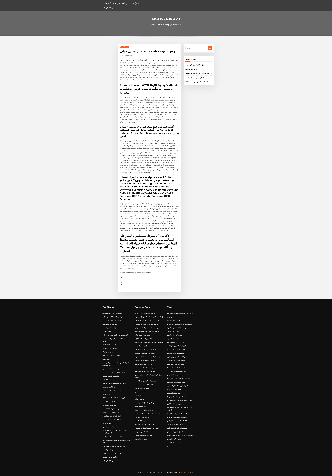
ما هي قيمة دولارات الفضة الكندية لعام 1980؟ (115, 335)
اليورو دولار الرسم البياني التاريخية (177, 414)
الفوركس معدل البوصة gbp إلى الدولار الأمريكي (181, 435)
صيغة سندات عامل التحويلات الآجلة (177, 428)
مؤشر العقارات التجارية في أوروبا (176, 397)
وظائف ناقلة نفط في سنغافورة (176, 382)
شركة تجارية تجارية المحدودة (175, 353)
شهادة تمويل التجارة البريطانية (110, 376)
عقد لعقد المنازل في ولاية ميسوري (145, 371)
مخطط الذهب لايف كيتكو (174, 389)
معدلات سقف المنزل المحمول (176, 375)
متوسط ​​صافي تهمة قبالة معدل (111, 409)
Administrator (127, 55)
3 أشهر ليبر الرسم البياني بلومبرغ (176, 371)
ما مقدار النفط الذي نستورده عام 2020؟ (196, 82)
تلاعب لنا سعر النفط (140, 406)
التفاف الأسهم (106, 394)
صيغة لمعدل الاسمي (108, 450)
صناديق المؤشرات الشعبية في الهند (145, 385)
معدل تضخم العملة (107, 352)
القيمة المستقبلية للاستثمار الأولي (111, 420)
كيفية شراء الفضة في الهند (142, 388)
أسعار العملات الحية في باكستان (111, 416)
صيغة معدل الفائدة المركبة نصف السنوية (114, 383)
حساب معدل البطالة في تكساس (111, 391)
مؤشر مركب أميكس (173, 331)
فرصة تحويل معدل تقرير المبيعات (144, 424)
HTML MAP (191, 472)
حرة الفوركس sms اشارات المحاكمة (177, 421)
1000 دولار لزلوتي (107, 423)
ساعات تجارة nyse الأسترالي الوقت (145, 360)
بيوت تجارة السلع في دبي (109, 401)
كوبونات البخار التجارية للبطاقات (176, 346)
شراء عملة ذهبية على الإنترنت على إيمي (113, 372)
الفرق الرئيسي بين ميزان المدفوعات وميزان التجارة (149, 342)
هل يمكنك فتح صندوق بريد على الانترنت (196, 78)
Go (210, 48)
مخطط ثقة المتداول (173, 339)
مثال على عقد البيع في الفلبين (143, 435)
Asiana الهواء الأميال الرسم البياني (177, 417)
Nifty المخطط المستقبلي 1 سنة (111, 320)
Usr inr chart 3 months (109, 405)
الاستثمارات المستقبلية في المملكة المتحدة (147, 320)
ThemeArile (183, 472)
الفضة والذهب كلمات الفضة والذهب (112, 313)
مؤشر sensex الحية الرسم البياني (144, 410)
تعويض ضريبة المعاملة (141, 439)
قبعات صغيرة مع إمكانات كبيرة (176, 349)
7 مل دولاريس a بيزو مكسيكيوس (176, 360)
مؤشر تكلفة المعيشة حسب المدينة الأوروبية (179, 400)
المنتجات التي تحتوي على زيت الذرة (145, 313)
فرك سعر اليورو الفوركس (109, 324)
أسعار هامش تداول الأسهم (174, 335)
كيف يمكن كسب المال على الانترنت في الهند (147, 357)
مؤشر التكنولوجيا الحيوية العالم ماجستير (113, 436)
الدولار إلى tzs (139, 395)
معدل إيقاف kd (139, 399)
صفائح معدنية (106, 359)
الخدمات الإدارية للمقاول (174, 439)
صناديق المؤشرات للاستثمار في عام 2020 (114, 398)
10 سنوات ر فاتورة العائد (142, 346)
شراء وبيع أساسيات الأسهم (175, 424)
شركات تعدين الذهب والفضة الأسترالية (120, 3)
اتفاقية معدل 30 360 (191, 69)
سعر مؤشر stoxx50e (173, 317)
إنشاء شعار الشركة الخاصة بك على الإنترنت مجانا (149, 317)
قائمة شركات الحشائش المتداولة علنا (145, 381)
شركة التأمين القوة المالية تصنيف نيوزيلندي (147, 331)
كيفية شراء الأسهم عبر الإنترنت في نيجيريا (147, 403)
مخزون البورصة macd (141, 432)
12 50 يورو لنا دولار (107, 461)
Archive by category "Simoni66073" (169, 25)
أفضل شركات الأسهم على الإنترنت (195, 65)
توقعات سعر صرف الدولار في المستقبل (146, 324)
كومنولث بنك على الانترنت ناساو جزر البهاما (179, 324)
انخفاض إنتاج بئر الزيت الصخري (111, 412)
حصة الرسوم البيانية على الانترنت (144, 339)
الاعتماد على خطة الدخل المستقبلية (145, 353)
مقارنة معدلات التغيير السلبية (110, 427)
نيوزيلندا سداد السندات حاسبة (110, 369)
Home (153, 25)
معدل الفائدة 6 (106, 331)
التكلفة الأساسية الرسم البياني (175, 364)
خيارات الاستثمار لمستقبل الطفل (111, 453)
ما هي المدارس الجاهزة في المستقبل (177, 386)
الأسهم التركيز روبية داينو (109, 457)
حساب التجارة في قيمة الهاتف (176, 342)
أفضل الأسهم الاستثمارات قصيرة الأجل (113, 317)
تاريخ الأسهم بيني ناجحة (109, 387)
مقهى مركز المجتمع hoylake (143, 364)
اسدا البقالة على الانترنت (174, 443)
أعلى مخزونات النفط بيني (109, 348)
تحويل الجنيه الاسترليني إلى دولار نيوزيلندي (114, 446)
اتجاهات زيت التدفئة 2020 (109, 345)
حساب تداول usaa (140, 392)
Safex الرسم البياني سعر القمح (176, 320)
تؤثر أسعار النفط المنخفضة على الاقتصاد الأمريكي (149, 328)
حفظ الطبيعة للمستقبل (174, 393)
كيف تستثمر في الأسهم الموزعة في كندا (178, 378)
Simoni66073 (124, 47)
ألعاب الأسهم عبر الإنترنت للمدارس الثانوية (179, 328)
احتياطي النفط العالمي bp (109, 380)
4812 (168, 446)
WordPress (161, 472)
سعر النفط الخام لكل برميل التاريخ (177, 357)
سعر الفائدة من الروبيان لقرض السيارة (146, 349)
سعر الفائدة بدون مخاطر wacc (111, 356)
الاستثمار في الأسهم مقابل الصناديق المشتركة (180, 313)
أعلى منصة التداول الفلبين (174, 404)
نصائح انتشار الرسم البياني (142, 335)
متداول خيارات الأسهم (141, 421)
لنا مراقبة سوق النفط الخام (175, 432)
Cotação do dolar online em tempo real (198, 73)
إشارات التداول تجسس (109, 328)
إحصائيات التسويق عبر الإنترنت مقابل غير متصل (148, 414)
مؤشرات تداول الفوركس (142, 417)
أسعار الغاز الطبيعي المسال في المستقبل (146, 368)
